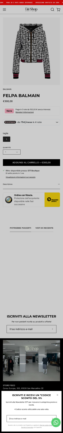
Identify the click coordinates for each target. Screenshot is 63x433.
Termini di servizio (27, 427)
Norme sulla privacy (46, 425)
